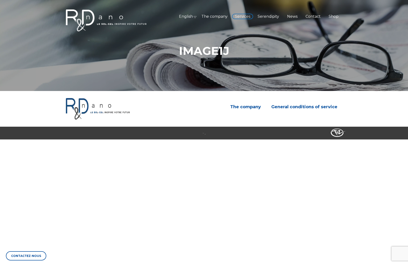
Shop (334, 16)
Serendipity (268, 16)
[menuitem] (184, 16)
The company (214, 16)
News (292, 16)
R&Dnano (106, 20)
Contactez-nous (26, 256)
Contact (313, 16)
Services (242, 16)
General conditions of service (304, 106)
